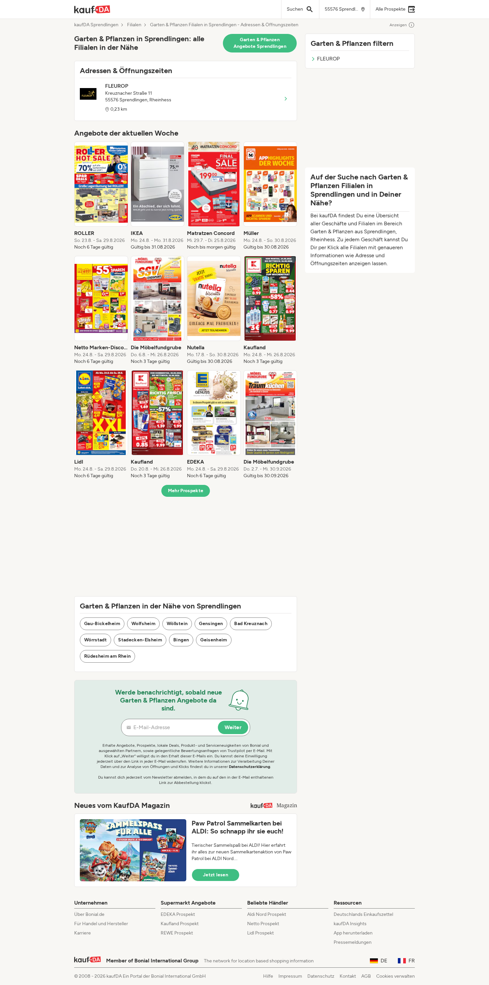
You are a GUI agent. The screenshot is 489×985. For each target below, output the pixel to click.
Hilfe (268, 976)
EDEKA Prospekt (178, 914)
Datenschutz (320, 976)
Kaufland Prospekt (180, 924)
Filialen (134, 25)
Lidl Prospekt (260, 933)
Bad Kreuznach (250, 623)
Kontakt (348, 976)
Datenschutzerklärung (249, 766)
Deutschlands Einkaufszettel (363, 914)
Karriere (82, 933)
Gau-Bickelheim (102, 623)
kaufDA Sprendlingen (96, 25)
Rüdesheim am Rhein (107, 656)
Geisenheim (213, 640)
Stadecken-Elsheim (140, 640)
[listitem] (101, 196)
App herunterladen (353, 933)
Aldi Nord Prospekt (266, 914)
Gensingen (211, 623)
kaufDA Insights (350, 924)
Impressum (290, 976)
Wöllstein (177, 623)
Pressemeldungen (353, 942)
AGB (366, 976)
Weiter (233, 727)
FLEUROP (328, 58)
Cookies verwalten (395, 976)
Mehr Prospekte (186, 490)
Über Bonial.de (89, 914)
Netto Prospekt (263, 924)
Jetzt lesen (215, 875)
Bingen (181, 640)
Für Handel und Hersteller (101, 924)
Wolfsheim (143, 623)
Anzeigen (398, 25)
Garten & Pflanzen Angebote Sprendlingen (260, 43)
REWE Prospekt (177, 933)
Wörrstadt (95, 640)
